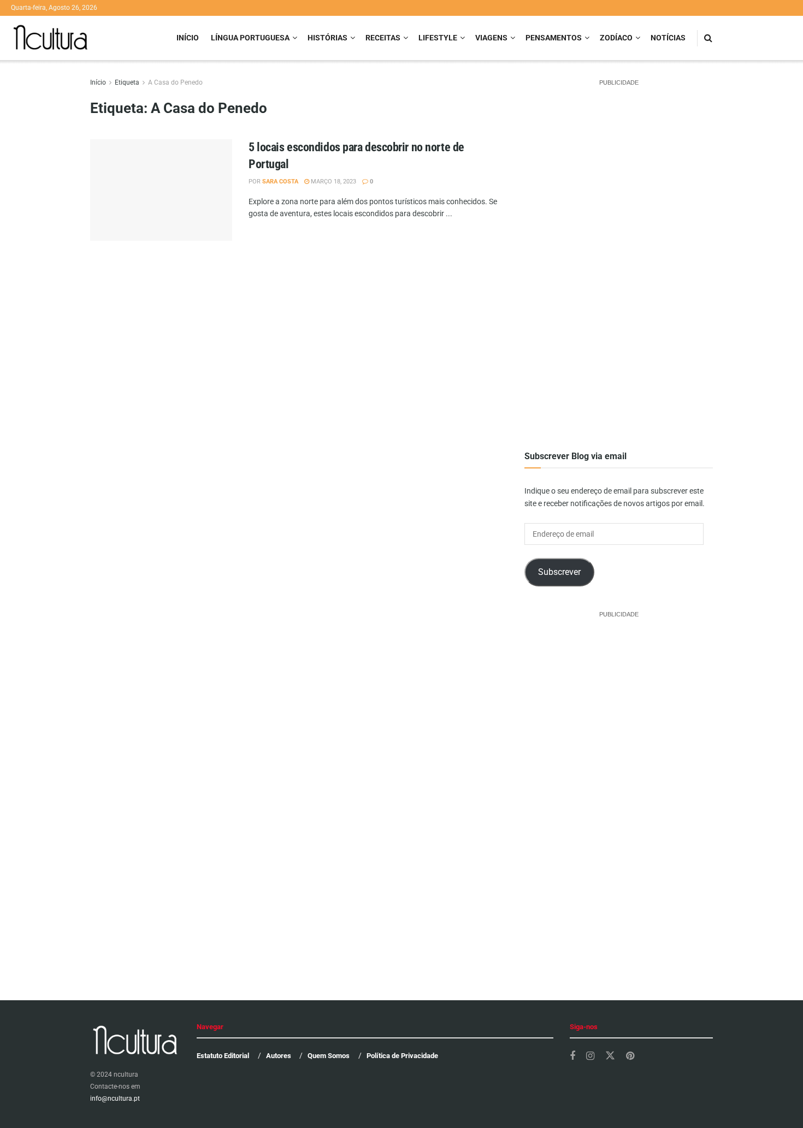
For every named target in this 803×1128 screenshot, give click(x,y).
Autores (278, 1056)
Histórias (327, 37)
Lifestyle (437, 37)
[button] (161, 210)
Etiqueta (127, 82)
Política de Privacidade (402, 1056)
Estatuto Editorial (223, 1056)
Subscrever (559, 572)
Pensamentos (554, 37)
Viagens (491, 37)
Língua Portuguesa (250, 37)
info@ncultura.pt (115, 1098)
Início (187, 37)
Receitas (382, 37)
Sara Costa (280, 181)
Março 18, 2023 (332, 181)
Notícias (668, 37)
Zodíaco (616, 37)
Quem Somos (329, 1056)
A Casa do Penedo (175, 82)
